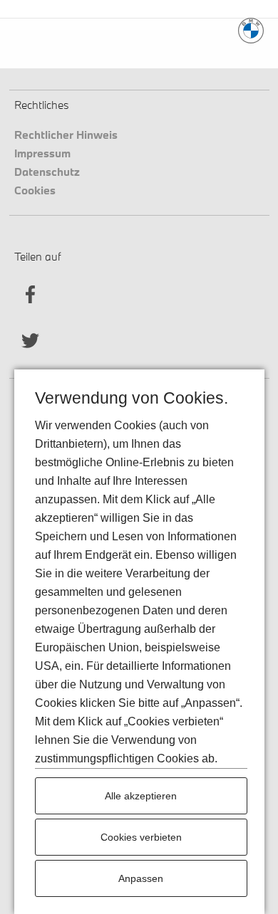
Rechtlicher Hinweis (66, 134)
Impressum (42, 153)
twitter (30, 341)
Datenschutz (47, 171)
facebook (30, 294)
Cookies (35, 190)
